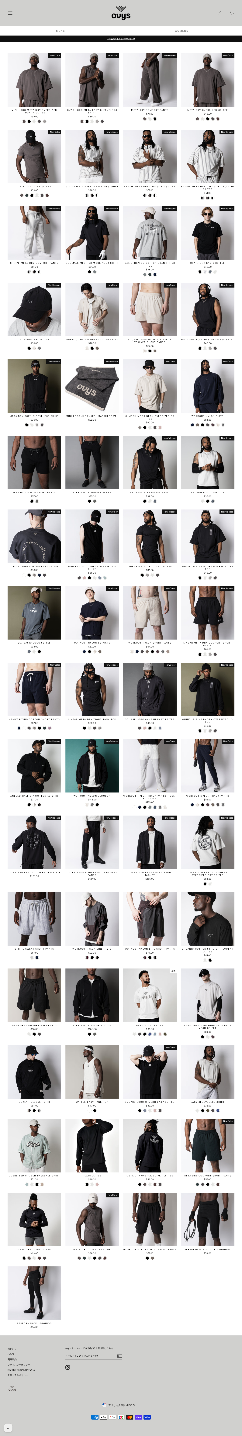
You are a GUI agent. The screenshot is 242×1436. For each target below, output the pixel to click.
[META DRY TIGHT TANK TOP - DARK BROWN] (105, 1258)
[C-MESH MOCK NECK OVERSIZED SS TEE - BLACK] (145, 427)
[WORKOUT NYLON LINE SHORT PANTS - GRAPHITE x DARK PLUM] (145, 957)
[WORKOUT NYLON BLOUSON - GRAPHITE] (92, 804)
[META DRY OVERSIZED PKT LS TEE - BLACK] (139, 1184)
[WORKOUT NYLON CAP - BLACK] (29, 348)
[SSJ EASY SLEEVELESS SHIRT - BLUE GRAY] (155, 501)
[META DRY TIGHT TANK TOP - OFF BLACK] (100, 1258)
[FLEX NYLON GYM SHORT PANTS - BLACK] (32, 501)
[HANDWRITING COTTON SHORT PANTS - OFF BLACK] (29, 728)
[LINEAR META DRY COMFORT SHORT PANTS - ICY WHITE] (205, 654)
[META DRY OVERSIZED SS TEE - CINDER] (197, 119)
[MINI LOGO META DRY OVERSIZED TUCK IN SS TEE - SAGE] (44, 121)
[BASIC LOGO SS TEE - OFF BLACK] (139, 1034)
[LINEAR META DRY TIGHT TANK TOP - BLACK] (84, 728)
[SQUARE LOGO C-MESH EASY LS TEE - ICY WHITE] (155, 728)
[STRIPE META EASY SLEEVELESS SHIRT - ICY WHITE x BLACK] (87, 195)
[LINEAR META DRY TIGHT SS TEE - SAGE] (147, 575)
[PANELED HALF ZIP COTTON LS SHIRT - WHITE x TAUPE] (34, 804)
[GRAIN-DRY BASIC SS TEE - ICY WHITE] (215, 272)
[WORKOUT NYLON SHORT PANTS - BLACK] (152, 651)
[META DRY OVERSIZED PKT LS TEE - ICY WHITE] (150, 1184)
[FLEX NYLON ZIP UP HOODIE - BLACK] (89, 1034)
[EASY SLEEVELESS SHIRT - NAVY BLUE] (218, 1110)
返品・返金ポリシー (18, 1375)
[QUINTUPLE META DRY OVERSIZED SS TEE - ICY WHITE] (205, 578)
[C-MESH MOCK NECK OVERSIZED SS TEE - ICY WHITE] (150, 427)
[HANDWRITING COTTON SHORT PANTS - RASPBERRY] (49, 728)
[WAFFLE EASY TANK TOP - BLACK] (94, 1110)
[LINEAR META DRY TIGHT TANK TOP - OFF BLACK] (94, 728)
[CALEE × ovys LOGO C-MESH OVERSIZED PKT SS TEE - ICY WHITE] (210, 884)
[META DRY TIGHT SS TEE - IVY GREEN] (27, 195)
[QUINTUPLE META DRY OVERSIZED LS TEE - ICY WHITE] (205, 731)
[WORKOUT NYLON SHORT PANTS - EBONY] (147, 651)
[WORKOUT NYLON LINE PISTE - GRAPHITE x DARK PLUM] (87, 957)
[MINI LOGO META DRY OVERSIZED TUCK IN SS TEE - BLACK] (29, 121)
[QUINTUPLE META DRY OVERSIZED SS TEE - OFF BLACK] (215, 578)
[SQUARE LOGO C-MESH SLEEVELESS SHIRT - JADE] (105, 578)
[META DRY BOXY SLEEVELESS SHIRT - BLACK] (27, 425)
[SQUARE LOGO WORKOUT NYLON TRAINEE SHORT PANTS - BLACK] (150, 351)
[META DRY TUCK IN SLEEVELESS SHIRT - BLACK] (200, 348)
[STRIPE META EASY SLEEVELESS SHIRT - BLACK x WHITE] (97, 195)
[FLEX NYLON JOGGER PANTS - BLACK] (89, 501)
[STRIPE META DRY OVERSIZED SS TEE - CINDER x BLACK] (150, 195)
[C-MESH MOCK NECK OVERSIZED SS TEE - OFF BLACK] (155, 427)
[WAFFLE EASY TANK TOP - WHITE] (89, 1110)
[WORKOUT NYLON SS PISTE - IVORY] (94, 651)
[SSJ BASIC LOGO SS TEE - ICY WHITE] (34, 651)
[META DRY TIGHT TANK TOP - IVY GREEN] (84, 1258)
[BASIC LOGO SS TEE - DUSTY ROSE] (160, 1034)
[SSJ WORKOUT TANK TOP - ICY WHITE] (202, 501)
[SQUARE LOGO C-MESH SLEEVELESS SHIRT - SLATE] (100, 578)
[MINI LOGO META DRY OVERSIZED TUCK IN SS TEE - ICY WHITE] (34, 121)
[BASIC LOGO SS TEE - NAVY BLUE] (150, 1034)
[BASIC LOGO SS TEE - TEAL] (155, 1034)
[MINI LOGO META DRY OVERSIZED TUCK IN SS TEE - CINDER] (24, 121)
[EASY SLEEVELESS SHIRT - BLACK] (202, 1110)
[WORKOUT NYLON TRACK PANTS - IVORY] (197, 804)
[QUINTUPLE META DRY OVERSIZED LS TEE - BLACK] (200, 731)
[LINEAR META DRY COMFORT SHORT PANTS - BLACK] (200, 654)
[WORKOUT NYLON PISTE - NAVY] (192, 425)
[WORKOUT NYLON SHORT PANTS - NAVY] (137, 651)
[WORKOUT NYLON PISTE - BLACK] (202, 425)
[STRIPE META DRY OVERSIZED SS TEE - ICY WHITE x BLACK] (145, 195)
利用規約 (12, 1359)
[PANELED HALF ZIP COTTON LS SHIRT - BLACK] (29, 804)
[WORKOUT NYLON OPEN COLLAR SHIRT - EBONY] (97, 348)
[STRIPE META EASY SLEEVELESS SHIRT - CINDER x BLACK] (92, 195)
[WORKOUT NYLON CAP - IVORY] (34, 348)
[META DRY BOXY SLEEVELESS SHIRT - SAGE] (37, 425)
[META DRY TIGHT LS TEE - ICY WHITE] (34, 1258)
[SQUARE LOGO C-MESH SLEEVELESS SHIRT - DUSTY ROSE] (84, 578)
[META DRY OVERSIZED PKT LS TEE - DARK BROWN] (155, 1184)
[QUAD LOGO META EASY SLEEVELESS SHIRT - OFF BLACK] (102, 121)
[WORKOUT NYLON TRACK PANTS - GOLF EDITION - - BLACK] (145, 807)
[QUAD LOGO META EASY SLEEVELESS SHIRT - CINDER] (82, 121)
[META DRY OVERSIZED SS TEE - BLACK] (207, 119)
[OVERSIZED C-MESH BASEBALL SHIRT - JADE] (27, 1184)
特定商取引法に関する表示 (21, 1370)
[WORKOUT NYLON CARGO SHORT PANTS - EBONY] (152, 1258)
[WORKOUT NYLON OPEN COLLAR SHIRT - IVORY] (87, 348)
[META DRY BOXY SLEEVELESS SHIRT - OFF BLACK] (42, 425)
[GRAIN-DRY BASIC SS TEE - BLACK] (200, 272)
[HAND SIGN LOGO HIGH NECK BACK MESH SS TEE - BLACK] (202, 1037)
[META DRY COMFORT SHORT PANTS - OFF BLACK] (202, 1184)
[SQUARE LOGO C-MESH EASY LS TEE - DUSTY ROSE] (145, 728)
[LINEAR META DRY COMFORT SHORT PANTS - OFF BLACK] (215, 654)
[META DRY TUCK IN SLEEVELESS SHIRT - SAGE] (210, 348)
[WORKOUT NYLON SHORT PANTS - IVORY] (132, 651)
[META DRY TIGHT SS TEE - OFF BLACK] (42, 195)
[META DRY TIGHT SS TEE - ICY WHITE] (37, 195)
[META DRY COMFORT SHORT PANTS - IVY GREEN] (197, 1184)
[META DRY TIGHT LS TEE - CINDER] (29, 1258)
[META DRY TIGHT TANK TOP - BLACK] (94, 1258)
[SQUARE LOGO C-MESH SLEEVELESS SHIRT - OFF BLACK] (79, 578)
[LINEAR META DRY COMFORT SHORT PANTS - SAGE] (210, 654)
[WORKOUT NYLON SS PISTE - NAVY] (84, 651)
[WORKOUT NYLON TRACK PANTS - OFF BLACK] (218, 804)
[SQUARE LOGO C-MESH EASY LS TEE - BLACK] (150, 728)
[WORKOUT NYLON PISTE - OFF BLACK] (207, 425)
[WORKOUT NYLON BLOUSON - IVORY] (87, 804)
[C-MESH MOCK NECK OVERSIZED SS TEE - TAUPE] (139, 427)
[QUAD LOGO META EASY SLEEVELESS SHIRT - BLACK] (87, 121)
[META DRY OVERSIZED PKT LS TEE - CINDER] (145, 1184)
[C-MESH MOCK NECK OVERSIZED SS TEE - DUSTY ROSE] (160, 427)
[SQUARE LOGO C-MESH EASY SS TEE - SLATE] (145, 1110)
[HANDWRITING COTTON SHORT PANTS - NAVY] (19, 728)
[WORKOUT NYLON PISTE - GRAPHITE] (223, 425)
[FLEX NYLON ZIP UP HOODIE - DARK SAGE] (94, 1034)
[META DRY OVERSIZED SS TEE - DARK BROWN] (218, 119)
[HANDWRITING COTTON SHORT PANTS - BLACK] (39, 728)
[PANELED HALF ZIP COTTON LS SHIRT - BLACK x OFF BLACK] (39, 804)
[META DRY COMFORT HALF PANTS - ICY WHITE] (29, 1034)
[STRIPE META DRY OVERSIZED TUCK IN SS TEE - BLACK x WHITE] (213, 198)
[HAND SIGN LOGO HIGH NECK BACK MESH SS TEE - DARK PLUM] (213, 1037)
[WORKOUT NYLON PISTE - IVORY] (218, 425)
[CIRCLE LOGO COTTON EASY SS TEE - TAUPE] (34, 575)
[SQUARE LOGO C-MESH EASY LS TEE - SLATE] (160, 728)
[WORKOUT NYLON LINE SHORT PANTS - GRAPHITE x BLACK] (155, 957)
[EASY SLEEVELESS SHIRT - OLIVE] (207, 1110)
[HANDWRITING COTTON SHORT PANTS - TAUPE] (34, 728)
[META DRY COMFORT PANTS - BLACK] (155, 119)
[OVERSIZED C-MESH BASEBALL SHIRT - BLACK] (37, 1184)
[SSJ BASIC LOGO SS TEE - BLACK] (39, 651)
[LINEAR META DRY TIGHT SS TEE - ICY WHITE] (152, 575)
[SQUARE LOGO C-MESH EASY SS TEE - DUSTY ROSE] (155, 1110)
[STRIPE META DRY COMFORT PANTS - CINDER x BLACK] (34, 272)
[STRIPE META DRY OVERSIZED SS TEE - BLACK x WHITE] (155, 195)
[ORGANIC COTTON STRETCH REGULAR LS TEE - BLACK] (210, 960)
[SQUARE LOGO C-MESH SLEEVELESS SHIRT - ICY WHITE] (94, 578)
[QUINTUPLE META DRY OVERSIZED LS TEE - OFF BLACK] (215, 731)
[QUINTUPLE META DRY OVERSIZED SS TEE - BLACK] (200, 578)
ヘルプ (11, 1354)
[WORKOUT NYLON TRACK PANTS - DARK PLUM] (207, 804)
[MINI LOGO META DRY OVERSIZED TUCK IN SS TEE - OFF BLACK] (39, 121)
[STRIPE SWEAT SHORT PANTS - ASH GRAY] (32, 957)
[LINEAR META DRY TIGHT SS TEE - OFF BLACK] (157, 575)
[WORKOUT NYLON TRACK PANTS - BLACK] (202, 804)
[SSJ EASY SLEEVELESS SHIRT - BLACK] (145, 501)
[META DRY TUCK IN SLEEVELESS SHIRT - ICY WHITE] (205, 348)
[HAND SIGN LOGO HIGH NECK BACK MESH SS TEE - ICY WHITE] (207, 1037)
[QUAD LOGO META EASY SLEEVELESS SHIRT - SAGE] (97, 121)
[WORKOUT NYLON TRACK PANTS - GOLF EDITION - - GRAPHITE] (160, 807)
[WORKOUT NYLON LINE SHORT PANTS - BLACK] (150, 957)
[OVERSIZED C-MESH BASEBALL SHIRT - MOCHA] (42, 1184)
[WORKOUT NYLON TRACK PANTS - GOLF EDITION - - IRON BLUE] (155, 807)
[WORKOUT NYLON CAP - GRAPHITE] (39, 348)
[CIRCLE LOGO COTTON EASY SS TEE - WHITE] (24, 575)
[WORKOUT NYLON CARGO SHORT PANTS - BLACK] (147, 1258)
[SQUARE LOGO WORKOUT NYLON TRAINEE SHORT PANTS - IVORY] (145, 351)
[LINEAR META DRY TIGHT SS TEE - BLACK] (142, 575)
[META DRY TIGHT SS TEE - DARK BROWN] (47, 195)
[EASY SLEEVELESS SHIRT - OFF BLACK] (213, 1110)
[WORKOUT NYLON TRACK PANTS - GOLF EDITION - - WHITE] (134, 807)
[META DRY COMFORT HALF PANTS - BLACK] (34, 1034)
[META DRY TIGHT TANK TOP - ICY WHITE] (89, 1258)
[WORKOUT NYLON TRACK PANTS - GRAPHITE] (223, 804)
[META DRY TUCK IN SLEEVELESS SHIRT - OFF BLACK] (215, 348)
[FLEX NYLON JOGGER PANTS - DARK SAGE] (94, 501)
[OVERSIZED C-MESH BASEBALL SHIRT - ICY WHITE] (32, 1184)
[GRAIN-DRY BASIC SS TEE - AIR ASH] (205, 272)
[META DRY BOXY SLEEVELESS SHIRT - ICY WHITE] (32, 425)
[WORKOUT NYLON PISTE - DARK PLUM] (213, 425)
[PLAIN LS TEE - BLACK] (87, 1184)
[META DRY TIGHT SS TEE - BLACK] (32, 195)
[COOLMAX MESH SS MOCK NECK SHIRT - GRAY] (94, 272)
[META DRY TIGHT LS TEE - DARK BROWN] (39, 1258)
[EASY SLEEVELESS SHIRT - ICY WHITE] (197, 1110)
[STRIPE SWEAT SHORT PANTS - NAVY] (37, 957)
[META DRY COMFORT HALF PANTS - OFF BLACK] (39, 1034)
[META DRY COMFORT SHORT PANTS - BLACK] (207, 1184)
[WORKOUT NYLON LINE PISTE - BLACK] (92, 957)
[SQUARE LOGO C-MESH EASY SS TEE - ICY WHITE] (150, 1110)
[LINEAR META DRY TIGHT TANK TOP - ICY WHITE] (89, 728)
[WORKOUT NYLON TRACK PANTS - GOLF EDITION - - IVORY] (165, 807)
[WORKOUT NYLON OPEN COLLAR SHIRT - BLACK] (92, 348)
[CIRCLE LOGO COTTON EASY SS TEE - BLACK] (29, 575)
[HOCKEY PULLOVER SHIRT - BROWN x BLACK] (29, 1110)
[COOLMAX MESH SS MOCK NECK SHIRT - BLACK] (89, 272)
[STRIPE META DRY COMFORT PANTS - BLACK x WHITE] (39, 272)
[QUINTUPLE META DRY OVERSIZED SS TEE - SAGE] (210, 578)
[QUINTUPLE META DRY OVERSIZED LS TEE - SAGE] (210, 731)
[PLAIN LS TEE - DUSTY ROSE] (97, 1184)
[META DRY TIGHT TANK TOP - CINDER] (79, 1258)
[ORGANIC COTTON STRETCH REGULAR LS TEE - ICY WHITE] (205, 960)
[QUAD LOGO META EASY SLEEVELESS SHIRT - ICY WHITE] (92, 121)
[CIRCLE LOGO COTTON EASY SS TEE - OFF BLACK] (44, 575)
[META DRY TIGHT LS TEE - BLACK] (24, 1258)
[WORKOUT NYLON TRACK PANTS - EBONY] (213, 804)
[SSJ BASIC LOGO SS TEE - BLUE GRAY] (29, 651)
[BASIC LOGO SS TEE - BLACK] (145, 1034)
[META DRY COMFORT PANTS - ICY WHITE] (150, 119)
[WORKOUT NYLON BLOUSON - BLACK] (97, 804)
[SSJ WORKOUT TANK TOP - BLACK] (207, 501)
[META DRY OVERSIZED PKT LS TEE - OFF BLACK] (160, 1184)
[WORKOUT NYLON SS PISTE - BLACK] (89, 651)
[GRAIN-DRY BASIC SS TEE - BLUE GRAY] (210, 272)
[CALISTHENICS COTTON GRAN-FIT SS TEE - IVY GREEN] (150, 274)
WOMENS (181, 30)
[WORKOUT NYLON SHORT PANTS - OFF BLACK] (142, 651)
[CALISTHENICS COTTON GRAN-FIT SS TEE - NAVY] (155, 274)
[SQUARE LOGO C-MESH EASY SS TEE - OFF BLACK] (160, 1110)
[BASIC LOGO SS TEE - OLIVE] (165, 1034)
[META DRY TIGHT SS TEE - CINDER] (21, 195)
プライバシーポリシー (19, 1364)
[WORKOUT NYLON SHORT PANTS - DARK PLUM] (157, 651)
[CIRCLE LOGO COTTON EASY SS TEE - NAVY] (39, 575)
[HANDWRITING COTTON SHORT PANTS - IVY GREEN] (44, 728)
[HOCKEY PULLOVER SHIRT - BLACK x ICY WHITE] (39, 1110)
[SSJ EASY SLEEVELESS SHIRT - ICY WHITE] (150, 501)
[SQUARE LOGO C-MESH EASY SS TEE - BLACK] (139, 1110)
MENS (60, 30)
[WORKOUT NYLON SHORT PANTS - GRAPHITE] (162, 651)
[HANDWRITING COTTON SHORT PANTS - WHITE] (24, 728)
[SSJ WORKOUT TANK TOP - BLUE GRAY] (213, 501)
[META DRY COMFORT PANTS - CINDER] (145, 119)
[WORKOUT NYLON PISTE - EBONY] (197, 425)
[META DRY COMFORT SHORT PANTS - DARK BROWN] (218, 1184)
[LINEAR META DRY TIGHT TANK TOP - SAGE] (100, 728)
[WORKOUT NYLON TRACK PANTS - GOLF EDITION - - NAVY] (139, 807)
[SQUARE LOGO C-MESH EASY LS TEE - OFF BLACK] (139, 728)
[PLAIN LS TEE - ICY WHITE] (92, 1184)
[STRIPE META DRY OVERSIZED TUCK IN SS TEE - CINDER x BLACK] (207, 198)
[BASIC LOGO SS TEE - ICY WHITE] (134, 1034)
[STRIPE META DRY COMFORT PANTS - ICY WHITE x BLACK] (29, 272)
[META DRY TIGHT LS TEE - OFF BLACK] (44, 1258)
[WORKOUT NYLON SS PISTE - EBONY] (100, 651)
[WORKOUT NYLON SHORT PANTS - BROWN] (168, 651)
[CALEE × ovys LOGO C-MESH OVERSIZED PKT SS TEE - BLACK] (205, 884)
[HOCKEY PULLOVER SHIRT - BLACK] (34, 1110)
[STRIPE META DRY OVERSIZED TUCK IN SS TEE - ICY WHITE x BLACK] (202, 198)
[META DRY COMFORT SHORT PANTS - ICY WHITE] (213, 1184)
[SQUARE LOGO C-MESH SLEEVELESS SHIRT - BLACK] (89, 578)
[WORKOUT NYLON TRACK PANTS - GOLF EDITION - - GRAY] (150, 807)
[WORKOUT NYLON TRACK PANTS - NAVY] (192, 804)
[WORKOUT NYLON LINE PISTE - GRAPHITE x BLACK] (97, 957)
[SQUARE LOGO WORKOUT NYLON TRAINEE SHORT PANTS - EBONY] (155, 351)
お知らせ (12, 1349)
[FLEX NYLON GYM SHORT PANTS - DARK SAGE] (37, 501)
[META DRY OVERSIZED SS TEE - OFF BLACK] (213, 119)
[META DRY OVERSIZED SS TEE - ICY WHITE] (202, 119)
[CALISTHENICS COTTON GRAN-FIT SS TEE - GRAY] (145, 274)
